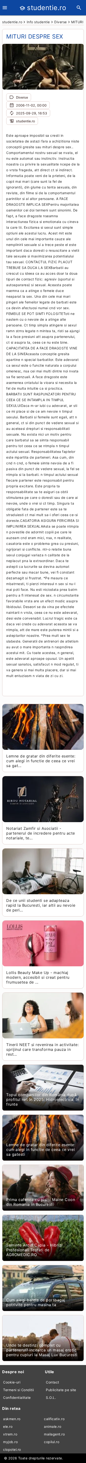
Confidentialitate (17, 1397)
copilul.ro (51, 1442)
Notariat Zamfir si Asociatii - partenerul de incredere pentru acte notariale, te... (40, 833)
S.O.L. (51, 1397)
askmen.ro (12, 1419)
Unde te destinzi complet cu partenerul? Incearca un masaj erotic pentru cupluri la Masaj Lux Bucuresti (41, 1350)
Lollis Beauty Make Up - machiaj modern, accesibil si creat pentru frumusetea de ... (38, 977)
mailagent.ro (54, 1434)
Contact (52, 1382)
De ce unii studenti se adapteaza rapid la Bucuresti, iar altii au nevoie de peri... (40, 905)
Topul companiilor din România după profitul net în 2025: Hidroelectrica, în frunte (42, 1099)
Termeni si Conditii (18, 1390)
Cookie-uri (11, 1382)
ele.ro (7, 1426)
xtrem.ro (10, 1434)
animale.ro (52, 1426)
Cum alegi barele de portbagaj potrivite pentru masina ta (35, 1302)
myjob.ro (10, 1442)
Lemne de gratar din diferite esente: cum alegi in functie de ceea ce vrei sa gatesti (40, 1149)
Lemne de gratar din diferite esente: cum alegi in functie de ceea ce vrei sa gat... (40, 761)
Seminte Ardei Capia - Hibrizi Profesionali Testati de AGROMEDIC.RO (34, 1250)
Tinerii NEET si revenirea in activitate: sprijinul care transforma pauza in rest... (42, 1049)
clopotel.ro (12, 1449)
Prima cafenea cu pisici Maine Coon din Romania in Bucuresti (40, 1202)
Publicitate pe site (61, 1390)
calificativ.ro (54, 1419)
